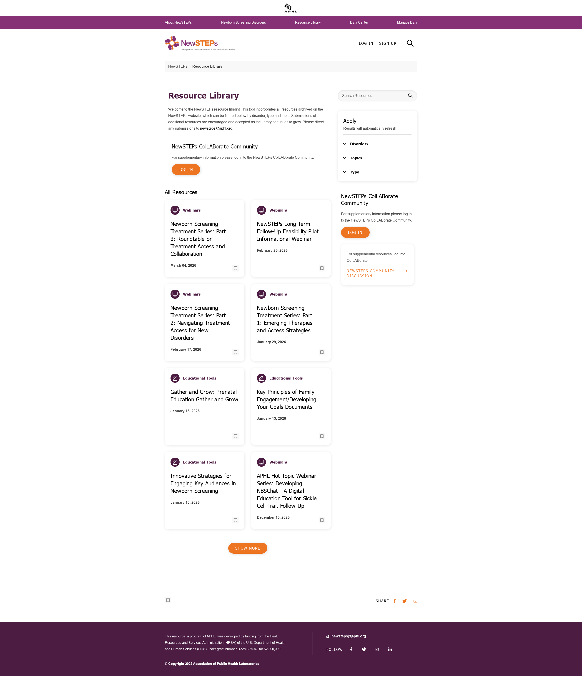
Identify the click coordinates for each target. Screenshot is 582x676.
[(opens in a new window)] (351, 649)
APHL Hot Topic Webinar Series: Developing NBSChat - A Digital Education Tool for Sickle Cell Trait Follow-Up (287, 490)
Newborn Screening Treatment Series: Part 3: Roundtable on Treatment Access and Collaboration (198, 238)
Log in (366, 43)
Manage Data (407, 22)
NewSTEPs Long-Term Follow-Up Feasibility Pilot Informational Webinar (288, 231)
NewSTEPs (177, 66)
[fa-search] (410, 43)
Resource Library (308, 22)
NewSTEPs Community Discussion (370, 273)
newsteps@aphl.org (216, 128)
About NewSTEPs (178, 22)
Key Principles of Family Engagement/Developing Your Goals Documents (286, 399)
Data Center (359, 22)
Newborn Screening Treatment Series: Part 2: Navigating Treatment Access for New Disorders (200, 322)
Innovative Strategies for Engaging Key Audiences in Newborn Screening (203, 483)
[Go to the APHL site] (291, 8)
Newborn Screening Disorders (243, 22)
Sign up (387, 43)
